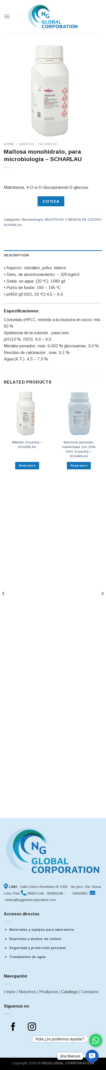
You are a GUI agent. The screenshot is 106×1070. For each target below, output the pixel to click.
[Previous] (3, 603)
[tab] (53, 255)
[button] (92, 1056)
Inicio (10, 992)
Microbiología (32, 219)
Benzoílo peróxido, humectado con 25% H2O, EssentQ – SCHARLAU (79, 449)
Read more (27, 465)
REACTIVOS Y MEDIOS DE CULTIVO (73, 219)
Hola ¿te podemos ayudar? (59, 1039)
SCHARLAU (48, 144)
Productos (48, 992)
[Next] (102, 603)
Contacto (89, 992)
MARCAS (26, 144)
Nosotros (27, 992)
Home (9, 144)
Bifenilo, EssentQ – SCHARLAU (27, 444)
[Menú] (7, 16)
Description (16, 255)
